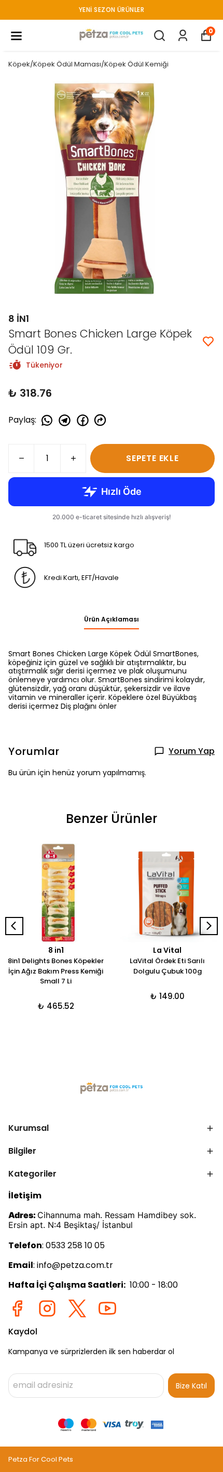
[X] (77, 1308)
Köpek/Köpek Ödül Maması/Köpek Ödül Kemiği (88, 64)
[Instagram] (47, 1308)
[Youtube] (107, 1308)
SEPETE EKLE (152, 458)
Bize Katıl (191, 1386)
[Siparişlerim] (182, 35)
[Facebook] (17, 1308)
